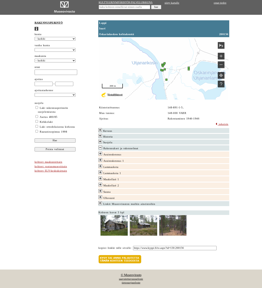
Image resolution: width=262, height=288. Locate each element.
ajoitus (39, 79)
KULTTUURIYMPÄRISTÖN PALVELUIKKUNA (125, 2)
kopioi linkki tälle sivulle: (115, 248)
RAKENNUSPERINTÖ (49, 22)
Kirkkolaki (46, 121)
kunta (38, 34)
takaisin (223, 124)
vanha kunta (42, 45)
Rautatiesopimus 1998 (53, 131)
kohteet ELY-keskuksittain (51, 170)
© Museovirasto (131, 275)
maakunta (40, 56)
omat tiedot (220, 2)
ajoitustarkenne (44, 90)
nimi (37, 67)
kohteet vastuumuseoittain (51, 166)
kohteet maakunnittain (48, 162)
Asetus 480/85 (49, 117)
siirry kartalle (172, 2)
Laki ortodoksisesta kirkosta (57, 126)
